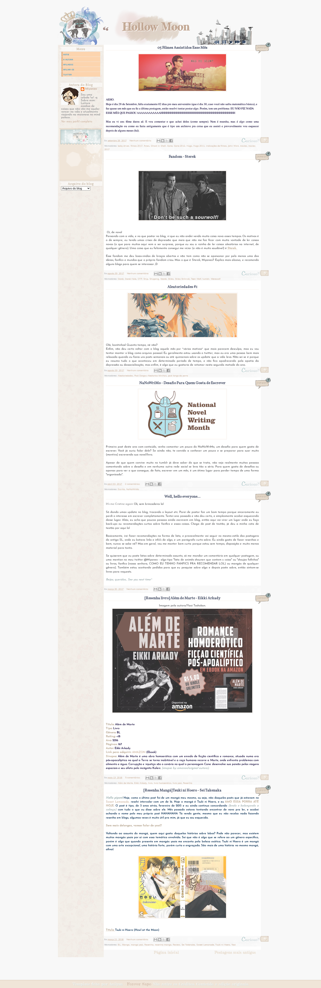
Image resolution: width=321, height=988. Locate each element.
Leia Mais (254, 141)
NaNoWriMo (132, 489)
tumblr (205, 278)
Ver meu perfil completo (76, 121)
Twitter (67, 74)
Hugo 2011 (199, 145)
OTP (140, 278)
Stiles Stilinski (182, 278)
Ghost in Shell (158, 145)
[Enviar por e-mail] (158, 140)
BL (119, 944)
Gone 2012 (179, 145)
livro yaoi (177, 783)
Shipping (154, 278)
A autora (68, 59)
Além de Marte (125, 783)
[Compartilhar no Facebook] (171, 140)
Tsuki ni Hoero (222, 944)
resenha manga (163, 944)
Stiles (171, 278)
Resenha (187, 783)
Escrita (121, 489)
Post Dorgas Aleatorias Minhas (150, 375)
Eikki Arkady (140, 783)
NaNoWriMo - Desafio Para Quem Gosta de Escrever (182, 383)
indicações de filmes (216, 145)
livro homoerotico (162, 783)
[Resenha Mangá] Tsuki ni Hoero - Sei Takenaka (182, 790)
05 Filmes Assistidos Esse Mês (182, 47)
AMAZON (138, 752)
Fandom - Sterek (182, 156)
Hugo (189, 145)
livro (150, 783)
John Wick (233, 145)
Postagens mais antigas (234, 952)
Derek (121, 278)
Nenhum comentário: (140, 140)
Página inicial (166, 952)
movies (243, 145)
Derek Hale (130, 278)
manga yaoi (137, 944)
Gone (170, 145)
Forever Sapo (139, 983)
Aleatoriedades (125, 375)
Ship (145, 278)
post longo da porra (178, 375)
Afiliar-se (68, 69)
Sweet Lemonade (205, 944)
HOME (66, 54)
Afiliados (68, 64)
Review (176, 944)
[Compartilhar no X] (167, 140)
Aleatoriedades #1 (182, 286)
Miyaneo (91, 88)
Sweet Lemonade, (117, 801)
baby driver (123, 145)
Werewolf (215, 278)
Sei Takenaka (188, 944)
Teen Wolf (196, 278)
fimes (146, 145)
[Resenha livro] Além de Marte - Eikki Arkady (182, 598)
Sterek (163, 278)
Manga (125, 944)
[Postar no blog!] (162, 140)
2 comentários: (133, 484)
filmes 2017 (137, 145)
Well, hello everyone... (182, 496)
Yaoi (233, 944)
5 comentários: (133, 777)
